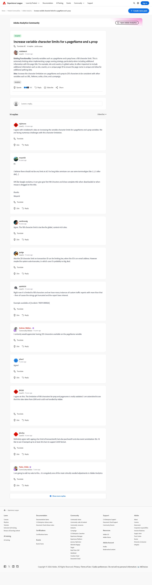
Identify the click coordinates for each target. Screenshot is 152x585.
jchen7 (21, 359)
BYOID (21, 390)
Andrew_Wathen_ (25, 328)
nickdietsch (23, 51)
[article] (57, 135)
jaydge (21, 252)
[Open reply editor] (58, 103)
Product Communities (14, 11)
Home (3, 11)
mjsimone (22, 124)
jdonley (21, 433)
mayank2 (22, 158)
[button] (138, 10)
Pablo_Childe (24, 467)
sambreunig (23, 221)
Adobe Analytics (27, 11)
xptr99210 (22, 286)
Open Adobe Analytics (128, 23)
